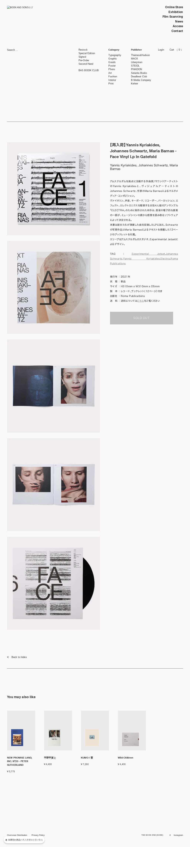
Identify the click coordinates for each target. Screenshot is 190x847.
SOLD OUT (141, 318)
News (179, 21)
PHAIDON (136, 69)
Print (111, 83)
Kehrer (134, 83)
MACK (134, 58)
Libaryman (136, 62)
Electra (165, 258)
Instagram (178, 835)
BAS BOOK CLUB (88, 70)
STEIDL (135, 65)
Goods (112, 62)
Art (110, 73)
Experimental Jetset (148, 254)
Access (178, 26)
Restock (83, 49)
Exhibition (175, 12)
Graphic (112, 58)
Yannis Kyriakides (141, 258)
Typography (114, 55)
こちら (140, 301)
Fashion (112, 76)
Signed (82, 56)
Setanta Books (139, 73)
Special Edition (86, 53)
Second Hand (85, 63)
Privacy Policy (38, 835)
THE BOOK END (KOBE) (152, 835)
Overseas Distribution (17, 835)
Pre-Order (83, 60)
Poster (112, 65)
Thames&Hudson (140, 55)
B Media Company (141, 80)
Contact (177, 31)
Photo (111, 69)
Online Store (174, 7)
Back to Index (19, 657)
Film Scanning (173, 17)
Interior (112, 80)
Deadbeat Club (139, 76)
